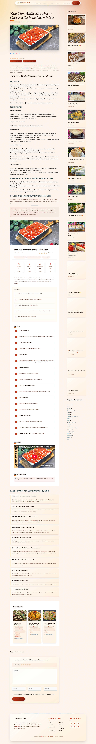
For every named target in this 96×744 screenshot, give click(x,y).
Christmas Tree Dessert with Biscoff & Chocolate (76, 371)
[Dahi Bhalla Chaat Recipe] (76, 96)
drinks (68, 420)
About (69, 3)
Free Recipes (52, 727)
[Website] (71, 723)
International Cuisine (71, 427)
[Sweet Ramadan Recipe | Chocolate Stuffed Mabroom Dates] (76, 76)
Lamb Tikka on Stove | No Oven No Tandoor (76, 331)
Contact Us (61, 724)
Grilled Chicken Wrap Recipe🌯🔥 (75, 215)
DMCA (60, 730)
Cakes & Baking (70, 410)
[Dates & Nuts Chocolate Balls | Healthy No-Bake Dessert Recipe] (76, 303)
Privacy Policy (52, 730)
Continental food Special (24, 22)
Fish (31, 632)
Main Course (69, 429)
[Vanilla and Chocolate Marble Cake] (76, 133)
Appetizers (58, 3)
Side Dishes (17, 636)
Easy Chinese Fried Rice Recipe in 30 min (49, 624)
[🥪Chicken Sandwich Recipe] (76, 170)
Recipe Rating (17, 664)
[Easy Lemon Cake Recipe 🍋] (76, 285)
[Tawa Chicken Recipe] (76, 383)
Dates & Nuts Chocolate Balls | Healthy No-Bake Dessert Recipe (75, 311)
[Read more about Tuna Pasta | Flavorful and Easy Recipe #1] (34, 615)
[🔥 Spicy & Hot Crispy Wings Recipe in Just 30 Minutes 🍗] (76, 343)
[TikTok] (71, 727)
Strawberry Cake (46, 66)
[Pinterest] (16, 53)
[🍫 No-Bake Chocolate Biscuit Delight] (76, 226)
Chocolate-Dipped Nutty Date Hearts (75, 64)
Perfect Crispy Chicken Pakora (75, 26)
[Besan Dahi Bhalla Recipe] (76, 115)
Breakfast (69, 408)
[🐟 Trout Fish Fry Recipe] (76, 266)
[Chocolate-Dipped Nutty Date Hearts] (76, 56)
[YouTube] (74, 723)
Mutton (68, 433)
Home (50, 722)
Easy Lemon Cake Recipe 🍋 (74, 292)
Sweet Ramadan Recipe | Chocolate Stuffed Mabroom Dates (76, 84)
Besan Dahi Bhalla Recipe (73, 122)
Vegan (52, 3)
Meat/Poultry (46, 3)
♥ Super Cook (76, 2)
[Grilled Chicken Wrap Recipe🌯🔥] (76, 208)
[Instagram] (74, 727)
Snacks (68, 437)
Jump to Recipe (17, 61)
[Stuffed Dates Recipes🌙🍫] (76, 38)
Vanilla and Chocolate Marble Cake (76, 141)
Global (64, 3)
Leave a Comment (14, 22)
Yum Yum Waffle (37, 66)
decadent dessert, (27, 68)
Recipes (61, 722)
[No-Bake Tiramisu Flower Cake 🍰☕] (76, 152)
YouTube (17, 726)
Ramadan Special (18, 628)
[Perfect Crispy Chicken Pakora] (76, 19)
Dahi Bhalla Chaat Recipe (73, 103)
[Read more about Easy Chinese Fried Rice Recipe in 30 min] (49, 615)
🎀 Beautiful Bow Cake (73, 196)
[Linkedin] (19, 53)
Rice (46, 632)
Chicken (68, 412)
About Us (51, 724)
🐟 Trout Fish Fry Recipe (73, 273)
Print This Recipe (30, 61)
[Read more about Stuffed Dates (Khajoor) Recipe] (20, 615)
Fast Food (69, 424)
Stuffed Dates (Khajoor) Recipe (18, 624)
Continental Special (36, 3)
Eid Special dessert (70, 422)
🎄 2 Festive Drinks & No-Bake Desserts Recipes (75, 254)
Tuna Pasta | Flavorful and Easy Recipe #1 (34, 624)
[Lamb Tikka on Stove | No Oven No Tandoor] (76, 323)
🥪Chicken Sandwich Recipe (74, 178)
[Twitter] (13, 53)
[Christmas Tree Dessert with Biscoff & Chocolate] (76, 363)
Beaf (68, 406)
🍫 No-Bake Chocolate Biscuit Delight (75, 234)
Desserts (17, 634)
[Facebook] (10, 53)
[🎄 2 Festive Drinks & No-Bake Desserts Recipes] (76, 246)
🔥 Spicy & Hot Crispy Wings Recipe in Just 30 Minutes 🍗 (76, 351)
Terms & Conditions (61, 728)
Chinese (68, 414)
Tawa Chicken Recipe (73, 390)
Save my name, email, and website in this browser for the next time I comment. (34, 694)
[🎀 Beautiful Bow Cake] (76, 189)
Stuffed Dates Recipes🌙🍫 (74, 45)
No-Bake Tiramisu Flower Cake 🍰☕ (76, 159)
